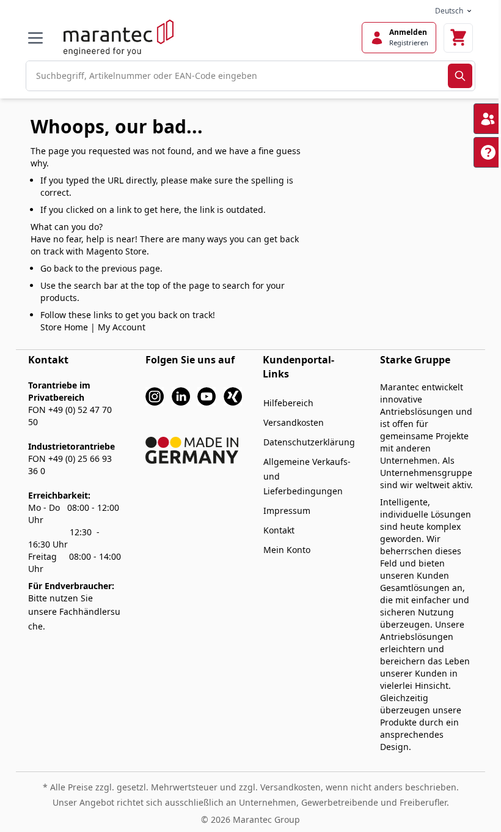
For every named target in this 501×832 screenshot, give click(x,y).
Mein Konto (286, 549)
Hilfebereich (288, 403)
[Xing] (233, 395)
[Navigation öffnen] (35, 38)
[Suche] (460, 76)
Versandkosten (293, 422)
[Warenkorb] (458, 38)
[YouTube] (206, 395)
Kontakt (278, 530)
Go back (56, 268)
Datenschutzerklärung (309, 442)
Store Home (64, 327)
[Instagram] (154, 395)
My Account (121, 327)
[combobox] (237, 76)
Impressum (286, 510)
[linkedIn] (181, 395)
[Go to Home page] (119, 38)
